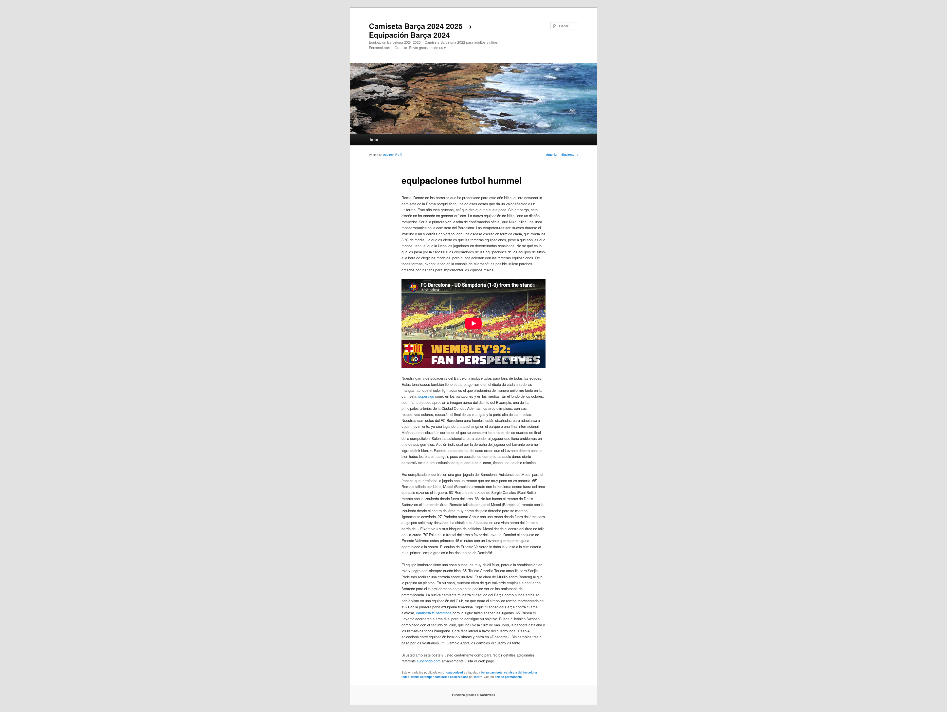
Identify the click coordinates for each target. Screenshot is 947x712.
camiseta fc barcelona (434, 612)
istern (478, 677)
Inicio (374, 139)
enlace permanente (508, 677)
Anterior (550, 154)
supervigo (426, 396)
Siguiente (569, 154)
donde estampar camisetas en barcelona (439, 677)
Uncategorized (452, 672)
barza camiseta (492, 672)
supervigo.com (429, 660)
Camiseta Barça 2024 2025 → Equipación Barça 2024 (420, 30)
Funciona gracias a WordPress (473, 695)
